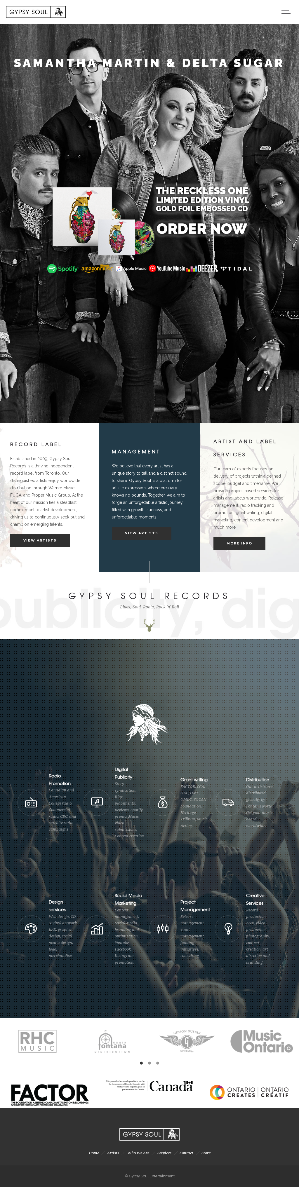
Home (94, 1153)
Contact (186, 1153)
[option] (81, 1041)
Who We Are (138, 1153)
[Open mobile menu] (287, 12)
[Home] (36, 16)
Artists (113, 1153)
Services (164, 1153)
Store (206, 1153)
